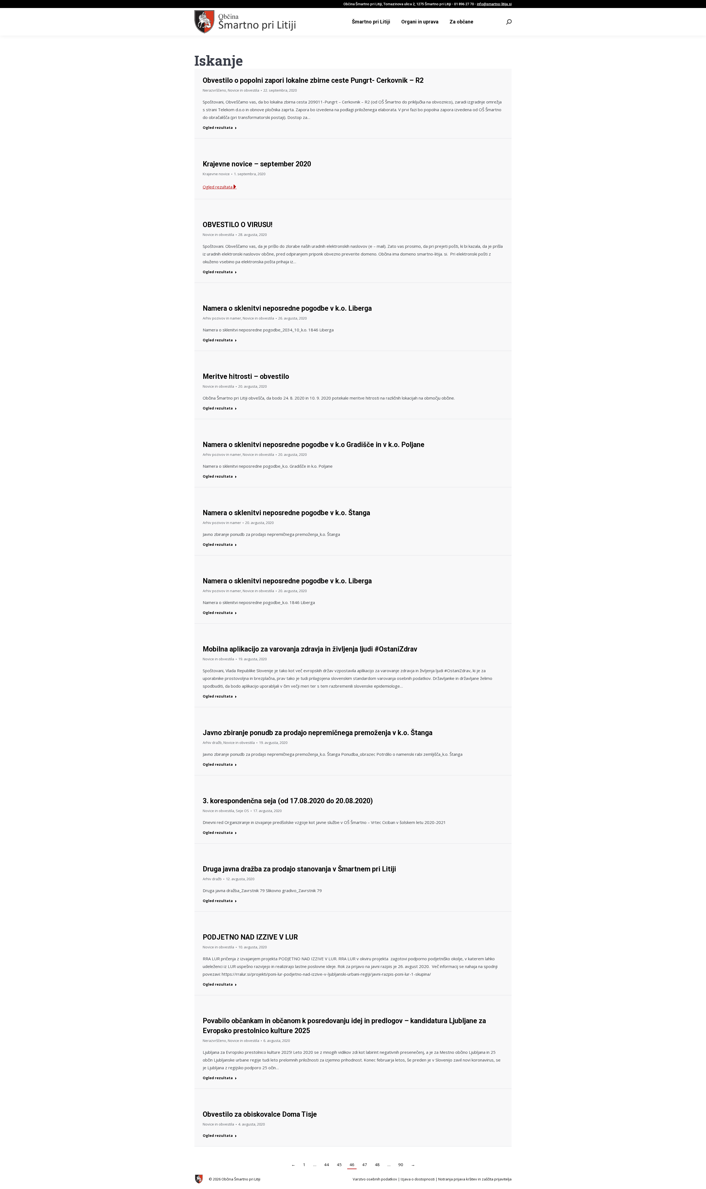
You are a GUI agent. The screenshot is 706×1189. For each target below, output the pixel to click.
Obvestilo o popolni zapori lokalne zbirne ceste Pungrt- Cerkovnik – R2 (313, 80)
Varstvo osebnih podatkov (375, 1179)
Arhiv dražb (212, 742)
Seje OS (242, 810)
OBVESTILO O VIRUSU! (237, 225)
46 (351, 1164)
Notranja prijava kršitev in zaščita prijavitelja (475, 1179)
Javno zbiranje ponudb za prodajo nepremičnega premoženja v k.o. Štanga (317, 733)
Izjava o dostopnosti (418, 1179)
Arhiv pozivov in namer (222, 318)
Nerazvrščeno (214, 90)
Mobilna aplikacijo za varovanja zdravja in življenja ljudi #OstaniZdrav (310, 649)
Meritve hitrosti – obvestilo (246, 377)
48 (377, 1164)
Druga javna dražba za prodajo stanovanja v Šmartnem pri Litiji (299, 869)
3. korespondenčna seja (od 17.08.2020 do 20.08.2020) (288, 801)
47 (364, 1164)
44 (326, 1164)
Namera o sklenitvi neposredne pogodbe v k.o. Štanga (286, 513)
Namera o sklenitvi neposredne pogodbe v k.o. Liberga (287, 308)
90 (400, 1164)
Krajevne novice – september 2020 (257, 164)
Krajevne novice (216, 173)
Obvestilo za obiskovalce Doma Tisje (260, 1114)
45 (339, 1164)
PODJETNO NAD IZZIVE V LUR (250, 937)
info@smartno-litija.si (494, 4)
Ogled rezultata (218, 127)
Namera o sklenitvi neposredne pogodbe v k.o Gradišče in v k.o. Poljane (313, 445)
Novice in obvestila (243, 90)
